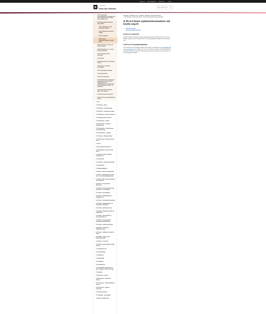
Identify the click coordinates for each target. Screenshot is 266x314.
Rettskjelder (125, 15)
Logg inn (170, 1)
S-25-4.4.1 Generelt (131, 28)
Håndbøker (141, 15)
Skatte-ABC (102, 5)
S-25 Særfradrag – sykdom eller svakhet (133, 16)
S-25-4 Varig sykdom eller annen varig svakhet (153, 16)
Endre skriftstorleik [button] (151, 1)
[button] (162, 1)
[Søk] (170, 7)
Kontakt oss (142, 1)
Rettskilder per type (133, 15)
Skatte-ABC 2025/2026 (156, 15)
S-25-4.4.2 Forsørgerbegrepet (133, 30)
